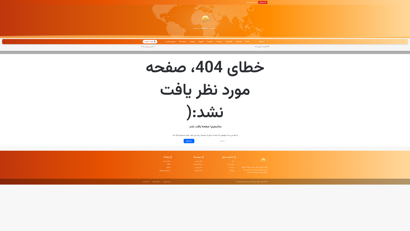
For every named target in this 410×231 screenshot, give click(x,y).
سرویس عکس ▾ (170, 41)
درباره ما (231, 167)
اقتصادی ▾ (229, 41)
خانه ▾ (247, 41)
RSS (168, 164)
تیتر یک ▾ (239, 41)
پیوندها (232, 171)
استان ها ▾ (182, 41)
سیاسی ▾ (219, 41)
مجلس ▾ (210, 41)
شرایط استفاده (156, 182)
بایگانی (168, 167)
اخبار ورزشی (198, 167)
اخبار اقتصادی (198, 164)
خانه (232, 161)
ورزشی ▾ (192, 41)
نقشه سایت (166, 161)
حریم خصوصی (167, 182)
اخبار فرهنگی (198, 171)
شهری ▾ (201, 41)
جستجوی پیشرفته (164, 171)
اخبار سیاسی (198, 161)
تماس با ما (231, 164)
